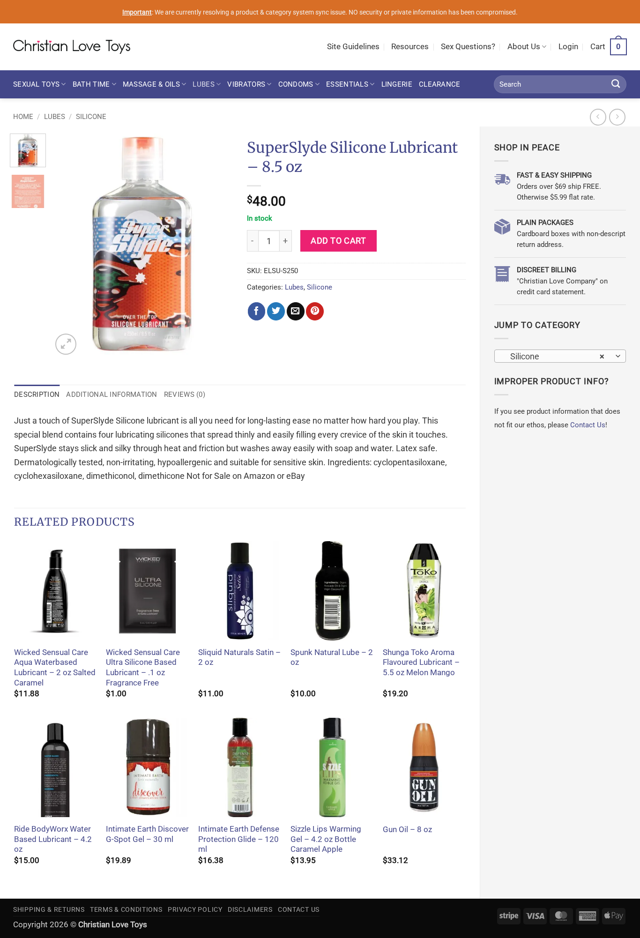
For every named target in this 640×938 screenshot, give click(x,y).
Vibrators (246, 84)
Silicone (91, 116)
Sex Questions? (468, 46)
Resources (410, 46)
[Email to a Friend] (296, 311)
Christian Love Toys (112, 924)
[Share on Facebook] (257, 311)
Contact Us (587, 425)
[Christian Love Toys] (71, 47)
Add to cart (338, 241)
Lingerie (396, 84)
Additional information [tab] (111, 394)
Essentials (347, 84)
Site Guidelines (353, 46)
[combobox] (560, 356)
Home (23, 116)
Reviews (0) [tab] (184, 394)
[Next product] (598, 117)
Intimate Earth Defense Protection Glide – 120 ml (238, 839)
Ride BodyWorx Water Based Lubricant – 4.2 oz (53, 839)
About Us (523, 46)
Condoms (295, 84)
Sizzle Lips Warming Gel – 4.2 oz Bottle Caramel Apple (325, 839)
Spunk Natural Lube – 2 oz (331, 657)
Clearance (440, 84)
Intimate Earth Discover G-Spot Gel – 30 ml (147, 834)
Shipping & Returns (49, 909)
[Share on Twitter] (276, 311)
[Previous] (67, 245)
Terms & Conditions (126, 909)
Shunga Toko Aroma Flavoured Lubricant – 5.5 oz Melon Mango (421, 662)
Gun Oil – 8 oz (407, 829)
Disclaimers (250, 909)
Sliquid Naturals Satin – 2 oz (239, 657)
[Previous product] (617, 117)
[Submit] (616, 84)
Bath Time (91, 84)
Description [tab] (37, 394)
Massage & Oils (151, 84)
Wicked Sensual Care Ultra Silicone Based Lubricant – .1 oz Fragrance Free (143, 667)
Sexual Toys (36, 84)
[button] (568, 46)
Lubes (203, 84)
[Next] (217, 245)
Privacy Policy (195, 909)
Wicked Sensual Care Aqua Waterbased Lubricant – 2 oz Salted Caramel (55, 667)
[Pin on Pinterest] (315, 311)
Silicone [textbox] (554, 356)
